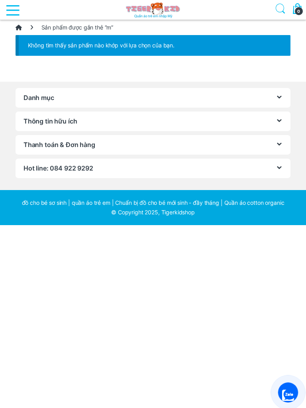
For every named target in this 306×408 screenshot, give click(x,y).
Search (279, 10)
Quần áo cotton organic (254, 202)
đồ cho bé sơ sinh (44, 202)
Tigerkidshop (178, 212)
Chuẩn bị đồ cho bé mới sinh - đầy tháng (167, 202)
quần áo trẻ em (91, 202)
